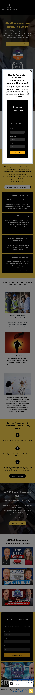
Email (12, 143)
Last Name (13, 136)
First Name (13, 129)
